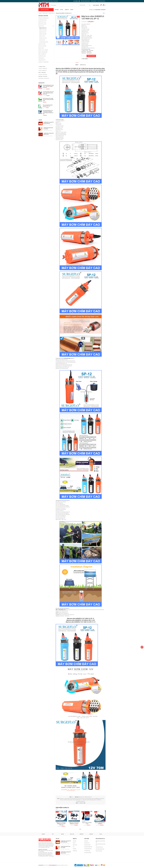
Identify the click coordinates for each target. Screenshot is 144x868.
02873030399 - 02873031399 (43, 78)
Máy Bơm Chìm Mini (42, 33)
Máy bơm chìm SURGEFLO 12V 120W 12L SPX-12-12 (80, 622)
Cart (73, 846)
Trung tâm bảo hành (87, 848)
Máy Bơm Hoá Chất (41, 43)
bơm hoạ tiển (67, 798)
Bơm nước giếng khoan (96, 798)
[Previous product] (102, 13)
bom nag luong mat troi (74, 798)
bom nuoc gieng (88, 798)
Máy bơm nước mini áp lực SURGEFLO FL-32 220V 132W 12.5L (61, 823)
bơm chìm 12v (61, 798)
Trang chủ (40, 13)
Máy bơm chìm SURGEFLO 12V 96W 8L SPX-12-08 (80, 620)
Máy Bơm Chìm (45, 13)
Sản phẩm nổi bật (87, 844)
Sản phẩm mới (86, 842)
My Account (75, 844)
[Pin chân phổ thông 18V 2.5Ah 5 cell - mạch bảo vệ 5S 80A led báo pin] (40, 87)
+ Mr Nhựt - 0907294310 (42, 74)
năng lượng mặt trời (93, 799)
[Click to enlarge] (58, 37)
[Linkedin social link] (78, 1)
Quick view (66, 817)
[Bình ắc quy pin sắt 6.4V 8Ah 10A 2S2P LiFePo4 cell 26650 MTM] (40, 100)
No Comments (50, 130)
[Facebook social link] (73, 1)
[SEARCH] (89, 5)
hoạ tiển (65, 799)
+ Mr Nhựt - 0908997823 (42, 68)
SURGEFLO (99, 799)
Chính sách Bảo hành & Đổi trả (100, 845)
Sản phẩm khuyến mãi (88, 846)
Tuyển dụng (75, 850)
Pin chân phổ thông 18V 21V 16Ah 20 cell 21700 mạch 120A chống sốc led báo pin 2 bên (48, 112)
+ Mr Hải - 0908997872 (42, 70)
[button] (66, 814)
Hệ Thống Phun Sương (42, 19)
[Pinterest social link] (76, 1)
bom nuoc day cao (81, 798)
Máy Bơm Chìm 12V (52, 13)
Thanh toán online (99, 850)
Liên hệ (74, 842)
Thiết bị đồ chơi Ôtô (41, 59)
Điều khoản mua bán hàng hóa (100, 842)
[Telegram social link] (79, 1)
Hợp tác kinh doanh (87, 852)
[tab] (77, 64)
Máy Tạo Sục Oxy (42, 39)
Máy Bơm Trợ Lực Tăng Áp (43, 49)
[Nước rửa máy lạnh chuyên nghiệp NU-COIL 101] (40, 106)
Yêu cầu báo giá (87, 850)
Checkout (74, 848)
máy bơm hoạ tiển (86, 799)
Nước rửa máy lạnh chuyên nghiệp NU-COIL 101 (48, 106)
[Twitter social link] (75, 1)
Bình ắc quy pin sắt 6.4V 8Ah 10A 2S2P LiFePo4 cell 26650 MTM (48, 99)
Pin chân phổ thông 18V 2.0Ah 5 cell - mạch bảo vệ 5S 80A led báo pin (48, 92)
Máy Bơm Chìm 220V (43, 29)
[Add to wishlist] (66, 812)
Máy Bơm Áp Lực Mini (42, 23)
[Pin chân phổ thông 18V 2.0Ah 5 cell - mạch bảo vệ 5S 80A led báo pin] (40, 93)
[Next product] (105, 13)
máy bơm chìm (69, 799)
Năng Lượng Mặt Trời (42, 53)
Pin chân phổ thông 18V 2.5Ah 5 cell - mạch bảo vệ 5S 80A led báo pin (48, 86)
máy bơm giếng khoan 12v (77, 799)
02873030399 (97, 9)
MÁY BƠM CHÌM (67, 358)
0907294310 (103, 9)
